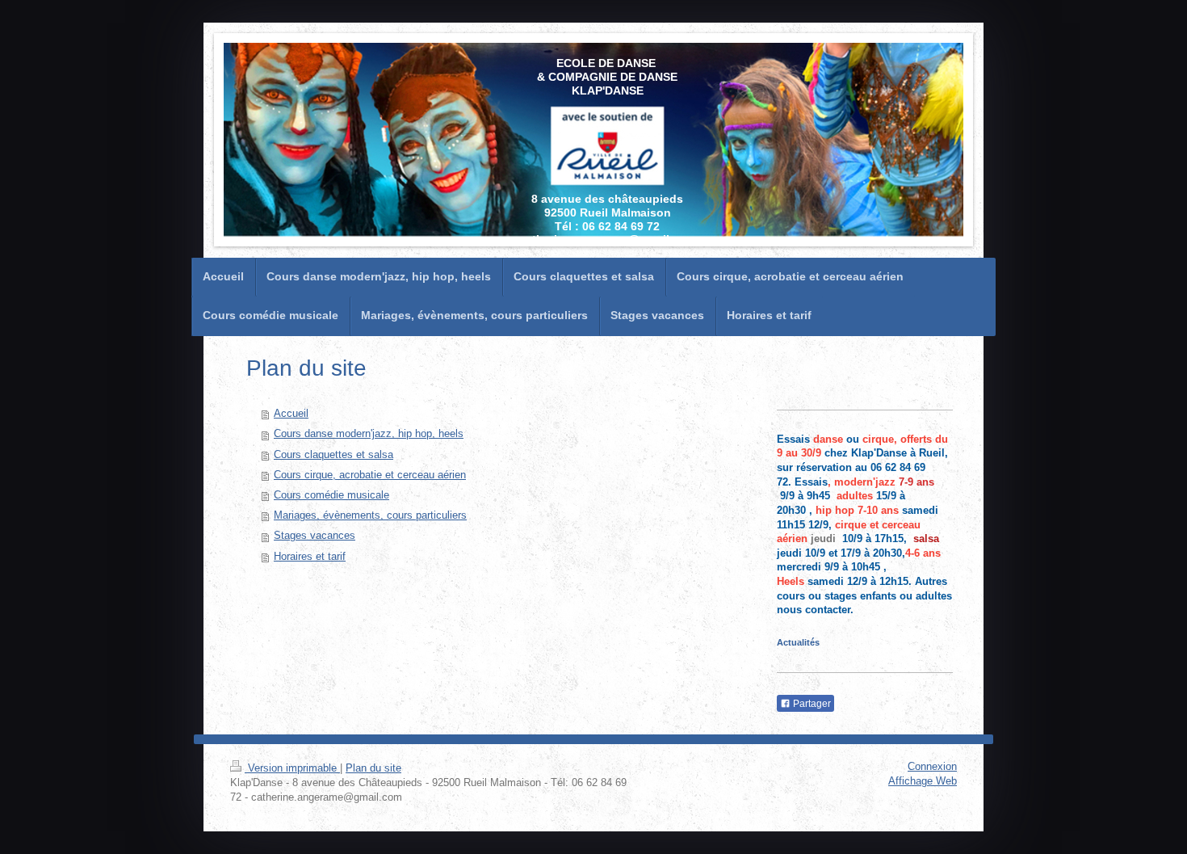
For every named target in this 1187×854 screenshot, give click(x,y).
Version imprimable (292, 768)
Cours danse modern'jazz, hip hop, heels (368, 434)
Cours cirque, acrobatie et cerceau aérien (370, 475)
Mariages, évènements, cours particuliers (370, 515)
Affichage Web (922, 781)
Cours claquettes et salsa (333, 455)
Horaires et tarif (310, 556)
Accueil (291, 413)
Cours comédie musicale (331, 495)
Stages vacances (314, 535)
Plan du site (373, 768)
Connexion (932, 766)
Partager (811, 703)
